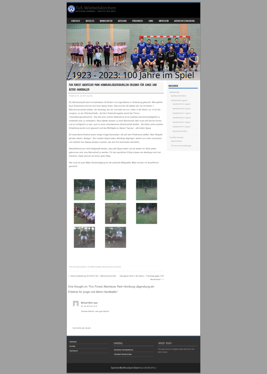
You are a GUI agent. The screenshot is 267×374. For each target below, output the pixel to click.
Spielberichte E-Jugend (182, 122)
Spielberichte (174, 92)
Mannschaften (106, 20)
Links (151, 20)
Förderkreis (137, 20)
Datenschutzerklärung (184, 20)
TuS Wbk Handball (95, 266)
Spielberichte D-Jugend (182, 117)
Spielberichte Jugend (179, 100)
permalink (117, 266)
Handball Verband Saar (123, 354)
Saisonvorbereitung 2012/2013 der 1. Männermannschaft (92, 275)
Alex (91, 96)
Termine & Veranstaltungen (181, 145)
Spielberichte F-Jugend (181, 126)
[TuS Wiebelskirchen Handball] (92, 9)
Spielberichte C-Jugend (182, 113)
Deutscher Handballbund (123, 349)
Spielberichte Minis (180, 131)
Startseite (75, 20)
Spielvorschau (176, 141)
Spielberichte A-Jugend (182, 104)
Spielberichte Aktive (178, 96)
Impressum (164, 20)
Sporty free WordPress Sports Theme (125, 367)
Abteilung (122, 20)
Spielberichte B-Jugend (182, 108)
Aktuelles (90, 20)
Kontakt (72, 346)
